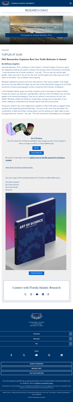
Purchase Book (36, 273)
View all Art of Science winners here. (19, 167)
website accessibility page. (44, 383)
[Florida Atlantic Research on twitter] (25, 294)
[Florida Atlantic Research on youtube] (37, 294)
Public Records (36, 394)
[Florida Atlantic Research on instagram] (31, 294)
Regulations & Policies (19, 392)
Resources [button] (36, 339)
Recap (36, 148)
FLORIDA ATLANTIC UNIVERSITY (23, 3)
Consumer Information (34, 392)
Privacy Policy (7, 392)
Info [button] (36, 344)
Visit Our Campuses (36, 373)
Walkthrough (36, 153)
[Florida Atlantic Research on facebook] (48, 294)
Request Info (36, 368)
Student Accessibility (63, 392)
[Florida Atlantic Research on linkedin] (43, 294)
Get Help (45, 392)
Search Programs (36, 364)
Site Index (53, 392)
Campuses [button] (36, 334)
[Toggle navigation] (70, 3)
